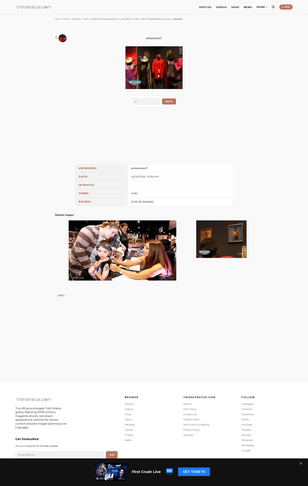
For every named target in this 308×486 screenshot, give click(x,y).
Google (246, 450)
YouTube (247, 424)
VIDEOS (221, 7)
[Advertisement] (154, 134)
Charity (129, 434)
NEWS (248, 7)
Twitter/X (247, 409)
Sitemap (188, 434)
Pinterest (247, 440)
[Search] (273, 7)
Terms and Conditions (196, 424)
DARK (287, 7)
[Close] (301, 463)
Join (111, 455)
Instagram (248, 404)
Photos (66, 19)
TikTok (245, 419)
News (128, 419)
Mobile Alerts (191, 419)
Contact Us (190, 414)
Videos (129, 409)
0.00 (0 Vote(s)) (142, 201)
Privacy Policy (191, 429)
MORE (261, 7)
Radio (128, 440)
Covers (129, 429)
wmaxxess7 (139, 168)
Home (57, 19)
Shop (128, 414)
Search (187, 404)
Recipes (130, 424)
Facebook (248, 414)
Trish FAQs (189, 409)
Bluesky (246, 434)
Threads (246, 429)
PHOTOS (205, 7)
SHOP (235, 7)
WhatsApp (248, 445)
